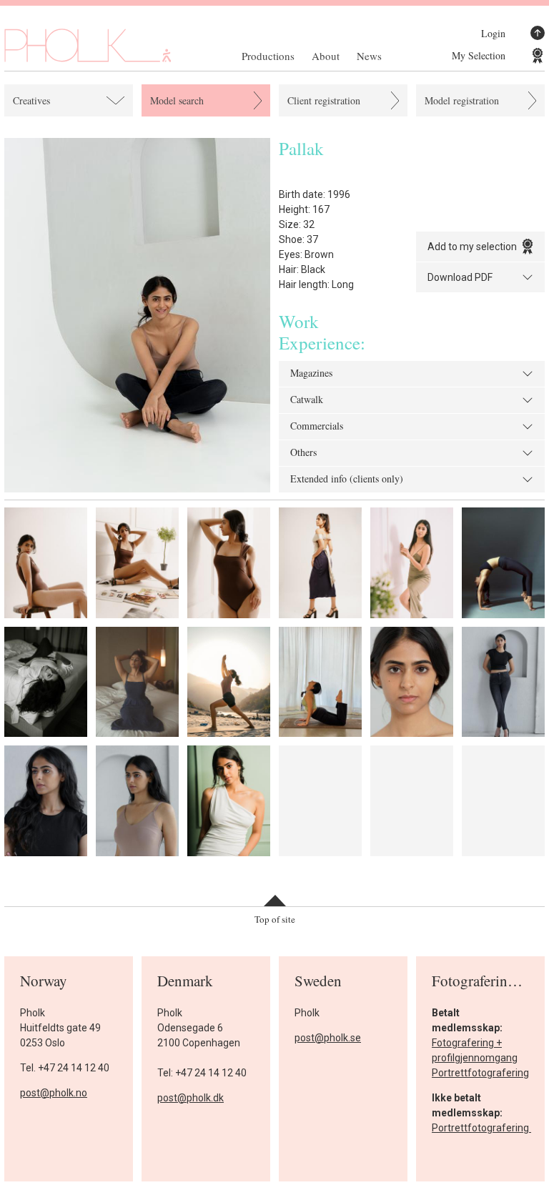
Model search (177, 100)
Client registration (323, 100)
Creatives (31, 100)
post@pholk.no (53, 1093)
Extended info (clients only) (346, 479)
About (326, 56)
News (369, 56)
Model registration (462, 100)
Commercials (316, 426)
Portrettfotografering (480, 1073)
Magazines (311, 374)
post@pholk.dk (190, 1098)
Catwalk (306, 400)
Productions (268, 56)
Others (303, 453)
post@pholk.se (328, 1037)
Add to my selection (472, 246)
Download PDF (460, 277)
